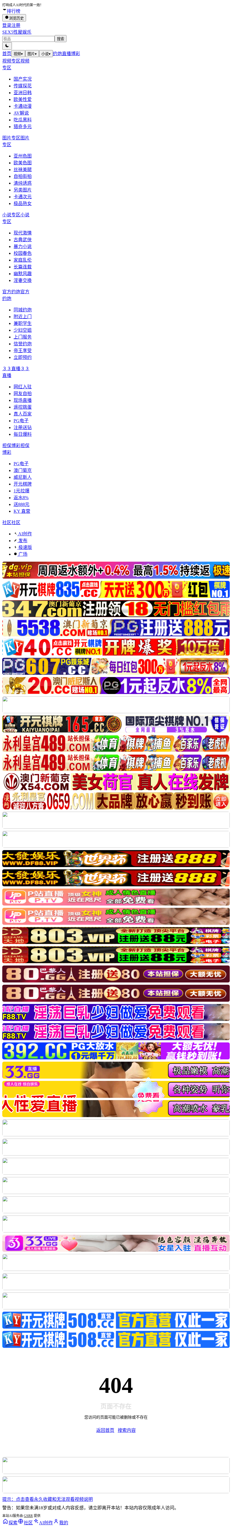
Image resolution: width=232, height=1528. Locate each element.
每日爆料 (23, 434)
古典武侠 (23, 239)
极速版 (24, 547)
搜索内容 (127, 1430)
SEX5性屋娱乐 (16, 32)
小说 (46, 54)
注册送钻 (23, 427)
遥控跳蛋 (23, 407)
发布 (22, 540)
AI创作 (24, 533)
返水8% (21, 497)
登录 (6, 25)
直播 (66, 53)
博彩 (75, 53)
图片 (32, 54)
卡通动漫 (23, 106)
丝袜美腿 (23, 169)
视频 (18, 54)
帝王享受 (23, 350)
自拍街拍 (23, 176)
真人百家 (23, 413)
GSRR (28, 1516)
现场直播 (23, 400)
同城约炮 (23, 309)
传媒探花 (23, 85)
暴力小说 (23, 246)
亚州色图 (23, 156)
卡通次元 (23, 196)
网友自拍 (23, 393)
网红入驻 (23, 386)
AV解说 (21, 113)
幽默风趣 (23, 273)
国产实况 (23, 79)
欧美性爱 (23, 99)
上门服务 (23, 337)
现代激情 (23, 232)
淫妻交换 (23, 280)
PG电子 (21, 420)
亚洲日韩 (23, 92)
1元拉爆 (21, 490)
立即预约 (23, 357)
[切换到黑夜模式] (7, 46)
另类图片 (23, 190)
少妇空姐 (23, 330)
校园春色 (23, 253)
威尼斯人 (23, 477)
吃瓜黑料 (23, 119)
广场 (22, 554)
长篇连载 (23, 266)
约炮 (57, 53)
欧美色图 (23, 162)
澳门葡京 (23, 470)
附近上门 (23, 316)
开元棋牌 (23, 484)
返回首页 (105, 1430)
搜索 (60, 39)
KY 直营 (22, 511)
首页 (6, 53)
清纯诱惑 (23, 183)
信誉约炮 (23, 343)
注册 (15, 25)
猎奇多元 (23, 126)
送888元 (21, 504)
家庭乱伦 (23, 260)
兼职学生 (23, 323)
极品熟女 (23, 203)
